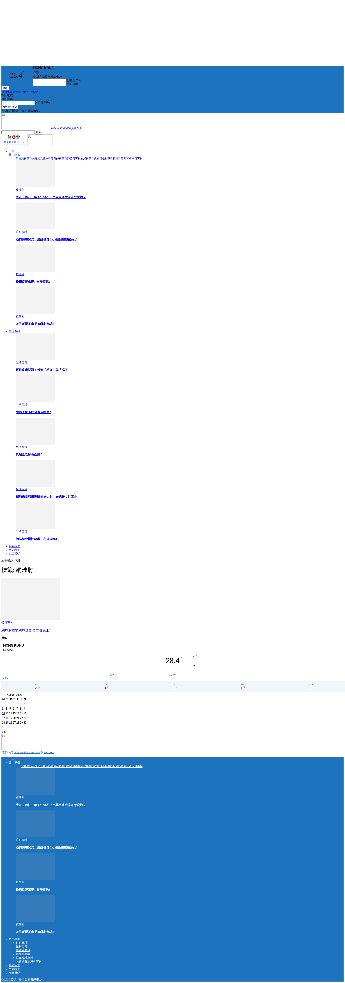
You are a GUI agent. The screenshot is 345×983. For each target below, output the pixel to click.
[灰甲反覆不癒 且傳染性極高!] (35, 313)
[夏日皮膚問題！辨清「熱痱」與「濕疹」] (35, 359)
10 (3, 713)
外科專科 (61, 158)
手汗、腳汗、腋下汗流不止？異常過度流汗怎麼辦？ (51, 197)
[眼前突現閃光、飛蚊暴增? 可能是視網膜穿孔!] (35, 228)
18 (7, 718)
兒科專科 (26, 158)
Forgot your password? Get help (19, 91)
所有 (18, 158)
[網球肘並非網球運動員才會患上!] (30, 619)
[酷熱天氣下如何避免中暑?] (35, 401)
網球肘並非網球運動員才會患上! (25, 630)
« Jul (4, 731)
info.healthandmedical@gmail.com (34, 752)
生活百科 (14, 331)
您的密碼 (72, 83)
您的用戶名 (73, 80)
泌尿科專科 (87, 158)
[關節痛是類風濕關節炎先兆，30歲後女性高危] (35, 485)
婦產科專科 (73, 158)
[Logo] (14, 144)
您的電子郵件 (43, 102)
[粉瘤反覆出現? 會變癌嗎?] (35, 270)
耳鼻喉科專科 (134, 158)
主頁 (11, 151)
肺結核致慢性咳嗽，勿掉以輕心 (37, 539)
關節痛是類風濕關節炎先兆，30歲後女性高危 (46, 497)
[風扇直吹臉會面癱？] (35, 443)
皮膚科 (98, 158)
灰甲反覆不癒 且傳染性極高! (35, 324)
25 (7, 722)
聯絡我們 (14, 546)
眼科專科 (107, 158)
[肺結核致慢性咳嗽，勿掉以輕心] (35, 528)
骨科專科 (7, 622)
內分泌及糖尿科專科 (44, 158)
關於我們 (14, 550)
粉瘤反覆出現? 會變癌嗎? (33, 281)
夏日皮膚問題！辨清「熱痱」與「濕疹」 (43, 370)
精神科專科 (119, 158)
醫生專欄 (14, 155)
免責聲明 (14, 553)
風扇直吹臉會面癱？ (29, 454)
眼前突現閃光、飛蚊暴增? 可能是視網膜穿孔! (46, 239)
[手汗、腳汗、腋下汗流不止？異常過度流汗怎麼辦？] (35, 186)
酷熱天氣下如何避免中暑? (33, 412)
